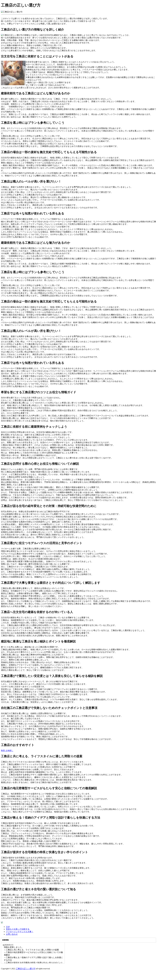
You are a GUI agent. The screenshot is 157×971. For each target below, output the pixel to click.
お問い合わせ (12, 934)
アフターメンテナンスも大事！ (19, 932)
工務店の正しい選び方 (25, 969)
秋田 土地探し (7, 750)
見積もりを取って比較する (17, 929)
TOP (8, 927)
